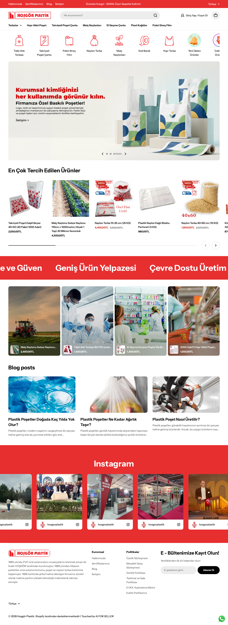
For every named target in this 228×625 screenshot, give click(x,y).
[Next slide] (125, 154)
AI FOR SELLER (104, 616)
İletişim (59, 4)
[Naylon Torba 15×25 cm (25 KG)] (114, 198)
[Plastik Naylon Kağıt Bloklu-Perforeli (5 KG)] (157, 198)
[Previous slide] (103, 154)
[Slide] (114, 110)
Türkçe (212, 4)
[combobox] (110, 15)
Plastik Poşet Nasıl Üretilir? (176, 419)
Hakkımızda (15, 4)
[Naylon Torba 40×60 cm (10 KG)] (200, 198)
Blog (49, 4)
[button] (107, 154)
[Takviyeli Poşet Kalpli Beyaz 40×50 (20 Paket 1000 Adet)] (27, 198)
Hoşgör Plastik (25, 616)
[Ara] (155, 15)
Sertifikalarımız (34, 4)
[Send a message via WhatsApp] (221, 618)
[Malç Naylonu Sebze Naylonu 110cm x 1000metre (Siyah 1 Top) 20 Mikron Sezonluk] (71, 198)
